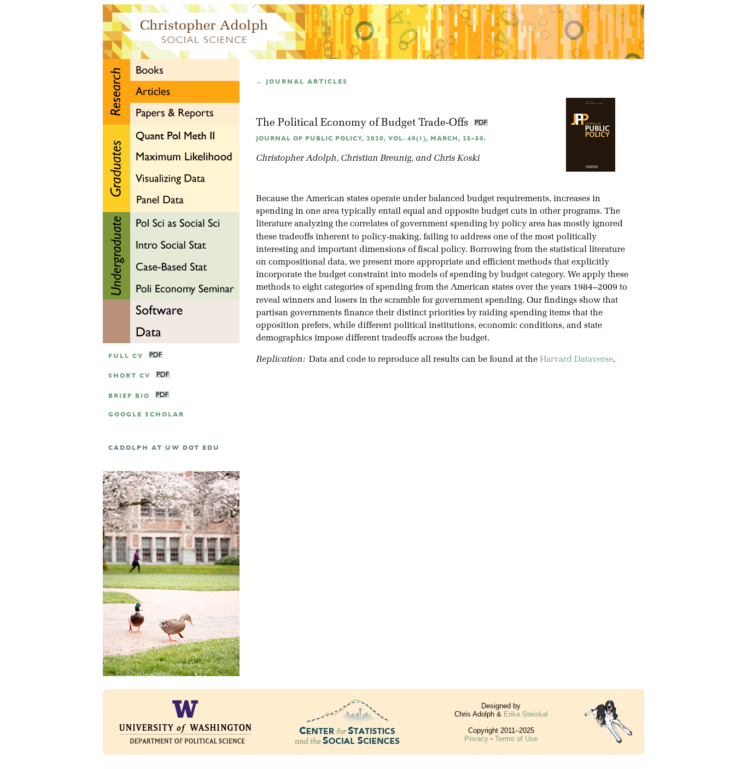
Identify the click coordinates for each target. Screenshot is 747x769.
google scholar (146, 414)
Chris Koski (457, 158)
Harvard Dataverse (576, 359)
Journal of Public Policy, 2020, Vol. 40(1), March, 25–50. (371, 138)
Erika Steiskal (526, 714)
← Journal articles (302, 81)
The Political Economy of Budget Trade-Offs (363, 123)
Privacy (476, 739)
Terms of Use (516, 739)
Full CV (125, 356)
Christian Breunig (376, 158)
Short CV (129, 375)
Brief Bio (129, 396)
